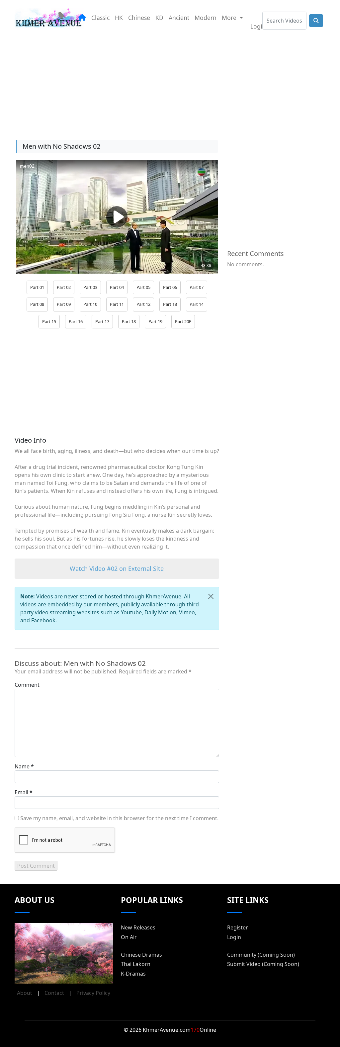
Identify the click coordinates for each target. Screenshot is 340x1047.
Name (22, 766)
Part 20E (183, 321)
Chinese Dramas (141, 954)
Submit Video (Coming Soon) (263, 964)
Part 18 (129, 321)
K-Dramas (133, 973)
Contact (54, 993)
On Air (129, 937)
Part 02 (64, 287)
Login (258, 26)
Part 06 (170, 287)
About (24, 993)
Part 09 (64, 304)
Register (237, 927)
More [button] (230, 18)
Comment (27, 684)
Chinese (139, 18)
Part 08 (37, 304)
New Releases (138, 927)
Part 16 (76, 321)
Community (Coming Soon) (261, 954)
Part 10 (90, 304)
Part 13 (170, 304)
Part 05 (143, 287)
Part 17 (102, 321)
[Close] (211, 596)
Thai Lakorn (135, 964)
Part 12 (143, 304)
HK (119, 18)
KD (159, 18)
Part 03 (90, 287)
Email (21, 792)
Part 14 (197, 304)
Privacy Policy (93, 993)
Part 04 (117, 287)
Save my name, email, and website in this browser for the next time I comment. (119, 818)
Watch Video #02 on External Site (117, 568)
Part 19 (155, 321)
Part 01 (37, 287)
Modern (205, 18)
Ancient (179, 18)
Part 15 (49, 321)
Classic (100, 18)
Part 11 (117, 304)
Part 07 (197, 287)
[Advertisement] (170, 82)
